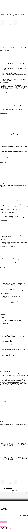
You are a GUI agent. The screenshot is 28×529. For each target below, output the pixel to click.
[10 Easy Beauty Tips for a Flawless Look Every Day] (15, 21)
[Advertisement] (14, 9)
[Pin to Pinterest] (9, 488)
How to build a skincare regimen (8, 24)
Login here (9, 528)
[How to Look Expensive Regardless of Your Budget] (15, 24)
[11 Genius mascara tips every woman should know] (2, 21)
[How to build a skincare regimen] (2, 24)
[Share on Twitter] (8, 488)
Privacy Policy (15, 509)
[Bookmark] (12, 492)
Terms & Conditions (25, 509)
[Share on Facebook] (6, 488)
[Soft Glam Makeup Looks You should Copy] (7, 496)
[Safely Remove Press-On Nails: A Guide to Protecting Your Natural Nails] (21, 496)
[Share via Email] (11, 488)
